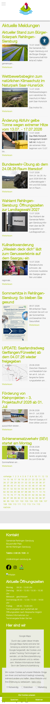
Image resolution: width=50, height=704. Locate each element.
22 (33, 479)
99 (8, 501)
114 (33, 504)
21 (29, 479)
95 (37, 498)
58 (33, 489)
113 (29, 504)
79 (22, 495)
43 (22, 485)
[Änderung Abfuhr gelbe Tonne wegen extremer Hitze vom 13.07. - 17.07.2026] (15, 140)
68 (26, 492)
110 (14, 504)
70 (33, 492)
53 (15, 489)
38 (4, 485)
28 (12, 482)
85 (44, 495)
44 (26, 485)
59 (37, 489)
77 (15, 495)
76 (12, 495)
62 (4, 492)
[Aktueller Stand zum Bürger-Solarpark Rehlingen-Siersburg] (15, 52)
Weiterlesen (7, 67)
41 (15, 485)
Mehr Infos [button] (36, 682)
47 (37, 485)
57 (29, 489)
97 (44, 498)
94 (33, 498)
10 (36, 476)
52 (12, 489)
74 (4, 495)
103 (26, 501)
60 (40, 489)
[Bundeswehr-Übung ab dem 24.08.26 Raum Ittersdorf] (15, 179)
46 (33, 485)
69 (29, 492)
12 (43, 476)
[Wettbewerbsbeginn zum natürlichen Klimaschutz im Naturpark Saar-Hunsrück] (15, 97)
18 (19, 479)
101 (17, 501)
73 (44, 492)
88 (12, 498)
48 (40, 485)
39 (8, 485)
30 (19, 482)
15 (8, 479)
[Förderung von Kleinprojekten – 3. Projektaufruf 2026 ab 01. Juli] (15, 415)
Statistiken (28, 687)
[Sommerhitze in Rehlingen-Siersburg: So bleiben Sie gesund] (15, 323)
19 (22, 479)
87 (8, 498)
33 (29, 482)
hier (30, 618)
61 (44, 489)
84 (40, 495)
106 (40, 501)
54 (19, 489)
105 (36, 501)
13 (46, 476)
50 (4, 489)
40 (12, 485)
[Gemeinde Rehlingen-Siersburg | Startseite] (26, 8)
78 (19, 495)
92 (26, 498)
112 (24, 504)
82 (33, 495)
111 (19, 504)
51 (8, 489)
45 (29, 485)
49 (44, 485)
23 (37, 479)
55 (22, 489)
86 (4, 498)
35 (37, 482)
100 (12, 501)
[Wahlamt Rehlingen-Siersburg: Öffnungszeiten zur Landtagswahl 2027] (15, 222)
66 (19, 492)
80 (26, 495)
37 (44, 482)
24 (40, 479)
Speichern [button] (14, 699)
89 (15, 498)
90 (19, 498)
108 (5, 504)
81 (29, 495)
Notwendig (13, 687)
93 (29, 498)
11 (39, 476)
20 (26, 479)
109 (10, 504)
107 (45, 501)
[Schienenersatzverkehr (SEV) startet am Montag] (15, 452)
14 (4, 479)
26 (4, 482)
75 (8, 495)
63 (8, 492)
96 (40, 498)
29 (15, 482)
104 (31, 501)
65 (15, 492)
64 (12, 492)
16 (12, 479)
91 (22, 498)
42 (19, 485)
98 (4, 501)
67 (22, 492)
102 (21, 501)
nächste (6, 507)
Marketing (42, 687)
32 (26, 482)
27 (8, 482)
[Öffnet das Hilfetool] (44, 40)
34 (33, 482)
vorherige (7, 476)
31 (22, 482)
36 (40, 482)
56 (26, 489)
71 (37, 492)
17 (15, 479)
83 (37, 495)
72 (40, 492)
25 (44, 479)
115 (38, 504)
